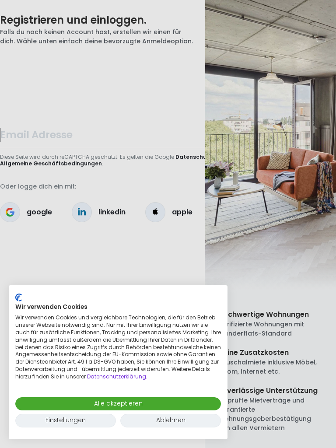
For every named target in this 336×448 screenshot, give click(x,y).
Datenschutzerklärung (116, 376)
